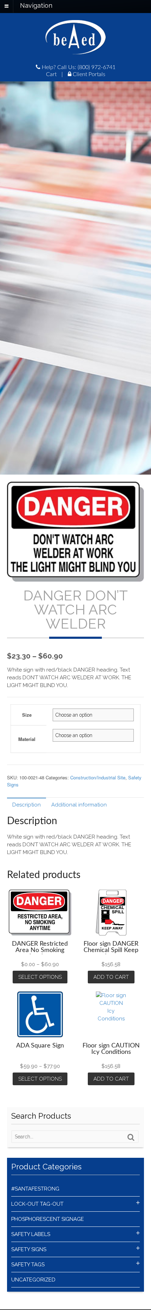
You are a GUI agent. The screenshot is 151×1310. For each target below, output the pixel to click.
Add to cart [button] (111, 977)
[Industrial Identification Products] (75, 51)
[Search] (130, 1137)
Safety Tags (28, 1264)
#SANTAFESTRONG (35, 1189)
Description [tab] (26, 805)
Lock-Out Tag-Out (37, 1204)
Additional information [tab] (79, 805)
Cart (51, 74)
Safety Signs (28, 1249)
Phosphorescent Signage (47, 1219)
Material (26, 739)
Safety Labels (30, 1234)
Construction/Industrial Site (97, 777)
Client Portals (88, 74)
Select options (40, 977)
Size (27, 714)
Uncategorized (33, 1280)
